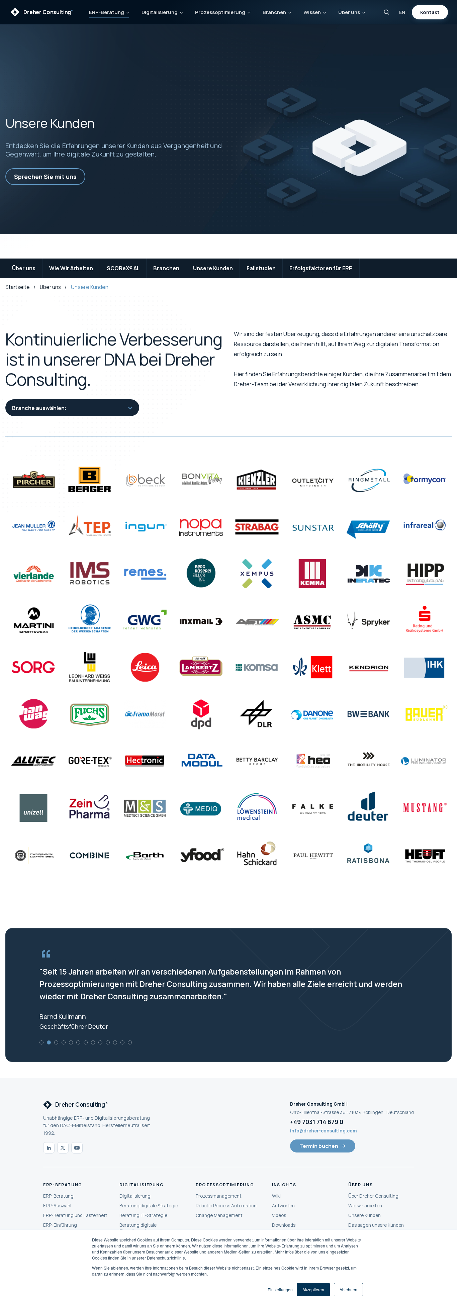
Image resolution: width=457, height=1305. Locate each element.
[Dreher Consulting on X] (63, 1147)
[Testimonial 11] (115, 1042)
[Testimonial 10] (108, 1042)
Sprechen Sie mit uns (45, 177)
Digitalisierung (160, 12)
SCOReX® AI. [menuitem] (123, 268)
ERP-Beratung (106, 12)
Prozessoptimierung (220, 12)
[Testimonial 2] (49, 1042)
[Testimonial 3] (56, 1042)
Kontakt (430, 12)
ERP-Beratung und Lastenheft (75, 1215)
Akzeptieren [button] (313, 1289)
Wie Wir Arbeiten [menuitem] (71, 268)
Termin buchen (318, 1145)
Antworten (283, 1206)
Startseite (17, 287)
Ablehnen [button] (348, 1289)
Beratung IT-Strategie (143, 1215)
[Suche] (386, 12)
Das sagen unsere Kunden (376, 1225)
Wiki (276, 1196)
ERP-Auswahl (57, 1206)
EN (402, 12)
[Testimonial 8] (93, 1042)
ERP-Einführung (60, 1225)
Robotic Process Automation (226, 1206)
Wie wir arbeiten (365, 1206)
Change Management (219, 1215)
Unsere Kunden (364, 1215)
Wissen (312, 12)
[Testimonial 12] (122, 1042)
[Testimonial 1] (41, 1042)
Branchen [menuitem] (166, 268)
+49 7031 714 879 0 (316, 1122)
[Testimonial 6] (78, 1042)
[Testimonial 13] (130, 1042)
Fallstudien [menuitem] (261, 268)
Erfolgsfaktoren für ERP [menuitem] (321, 268)
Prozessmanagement (219, 1196)
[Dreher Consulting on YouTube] (77, 1147)
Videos (279, 1215)
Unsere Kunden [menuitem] (213, 268)
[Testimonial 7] (86, 1042)
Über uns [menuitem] (23, 268)
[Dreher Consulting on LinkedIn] (49, 1147)
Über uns (349, 12)
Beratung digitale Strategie (148, 1206)
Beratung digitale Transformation (138, 1228)
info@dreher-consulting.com (323, 1131)
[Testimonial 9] (100, 1042)
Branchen (274, 12)
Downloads (283, 1225)
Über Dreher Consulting (373, 1196)
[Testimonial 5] (71, 1042)
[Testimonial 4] (64, 1042)
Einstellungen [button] (280, 1289)
